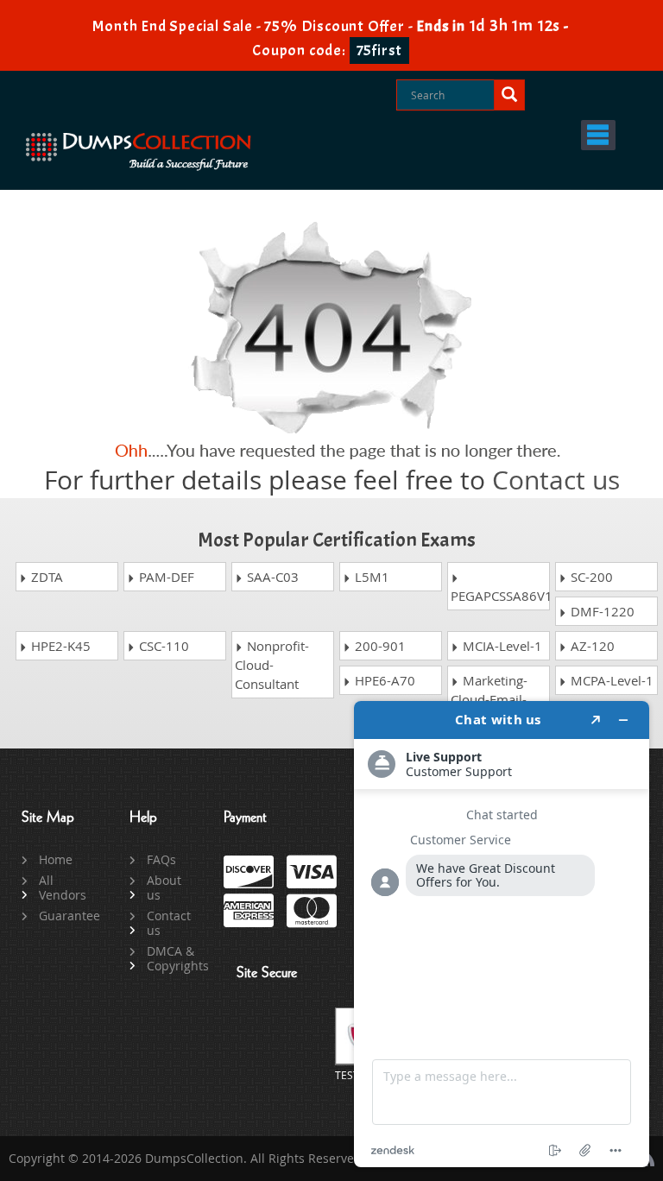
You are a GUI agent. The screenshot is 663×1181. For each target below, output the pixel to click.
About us (164, 887)
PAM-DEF (165, 576)
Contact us (556, 480)
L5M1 (370, 576)
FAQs (161, 859)
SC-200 (590, 576)
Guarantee (64, 915)
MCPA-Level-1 (610, 680)
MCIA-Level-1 (500, 645)
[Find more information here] (501, 934)
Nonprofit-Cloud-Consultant (272, 664)
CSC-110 (162, 645)
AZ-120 (591, 645)
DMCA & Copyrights (172, 958)
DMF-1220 (601, 611)
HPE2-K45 (59, 645)
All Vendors (62, 887)
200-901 (378, 645)
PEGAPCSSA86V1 (500, 595)
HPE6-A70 (383, 680)
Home (56, 859)
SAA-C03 (271, 576)
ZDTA (45, 576)
